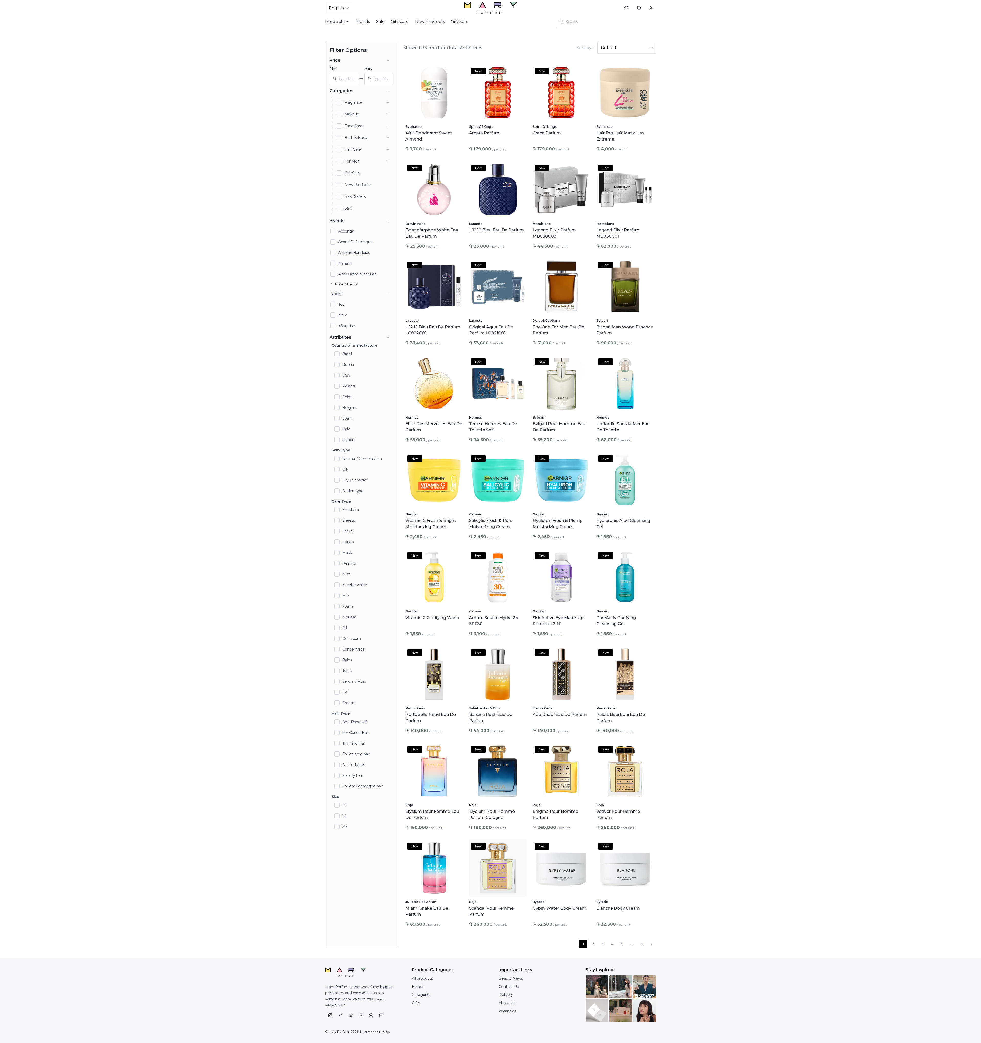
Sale (380, 21)
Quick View (434, 115)
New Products (430, 21)
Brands (363, 21)
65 (641, 944)
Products (334, 21)
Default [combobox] (609, 47)
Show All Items (346, 283)
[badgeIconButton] (456, 71)
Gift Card (400, 21)
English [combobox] (336, 8)
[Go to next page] (651, 944)
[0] (626, 8)
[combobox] (609, 22)
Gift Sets (459, 21)
